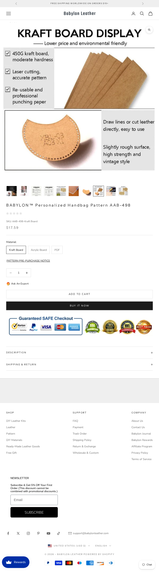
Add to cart (80, 294)
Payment (78, 427)
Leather (10, 427)
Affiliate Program (141, 446)
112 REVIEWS (104, 5)
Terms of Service (141, 459)
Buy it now (79, 305)
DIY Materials (14, 440)
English (101, 545)
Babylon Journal (141, 434)
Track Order (80, 434)
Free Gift (11, 453)
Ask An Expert (20, 283)
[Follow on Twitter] (18, 533)
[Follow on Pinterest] (38, 533)
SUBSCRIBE (34, 512)
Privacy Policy (139, 453)
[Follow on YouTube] (48, 533)
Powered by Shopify (99, 554)
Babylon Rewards (142, 440)
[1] (11, 191)
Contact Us (138, 427)
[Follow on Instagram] (28, 533)
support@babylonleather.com (91, 533)
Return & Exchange (84, 446)
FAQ (75, 421)
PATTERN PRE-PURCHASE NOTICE (28, 261)
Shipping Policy (82, 440)
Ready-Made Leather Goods (23, 446)
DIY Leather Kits (16, 421)
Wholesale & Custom (86, 453)
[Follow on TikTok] (58, 533)
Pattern (10, 434)
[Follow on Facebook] (8, 533)
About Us (137, 421)
